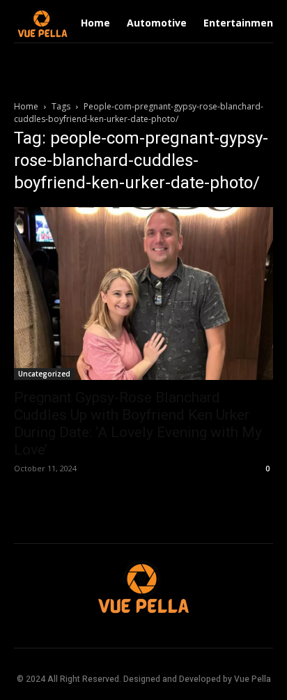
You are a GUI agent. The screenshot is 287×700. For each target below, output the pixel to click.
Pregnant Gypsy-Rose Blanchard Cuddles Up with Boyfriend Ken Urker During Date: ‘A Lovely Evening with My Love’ (138, 423)
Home (26, 106)
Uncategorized (44, 374)
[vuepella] (42, 23)
